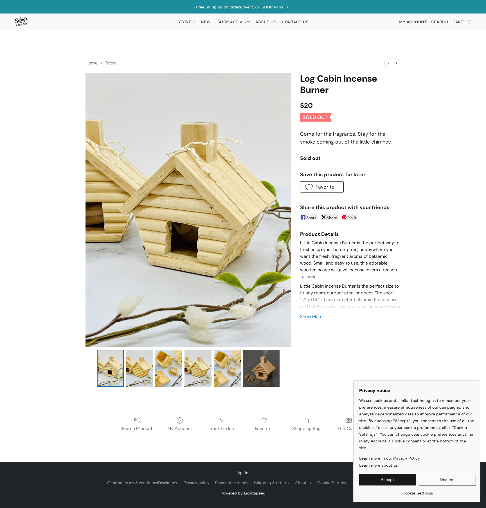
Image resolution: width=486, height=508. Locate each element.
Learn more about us (378, 465)
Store (110, 63)
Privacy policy (196, 483)
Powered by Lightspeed (243, 493)
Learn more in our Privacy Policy (389, 458)
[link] (276, 7)
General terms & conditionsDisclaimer (142, 483)
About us (303, 483)
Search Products (138, 428)
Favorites (264, 428)
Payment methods (231, 483)
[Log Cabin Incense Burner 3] (198, 368)
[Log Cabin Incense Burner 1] (139, 368)
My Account (179, 428)
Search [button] (439, 21)
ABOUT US (265, 21)
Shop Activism (233, 21)
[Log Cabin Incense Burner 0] (110, 368)
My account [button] (413, 21)
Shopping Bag (306, 428)
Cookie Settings (332, 483)
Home (92, 63)
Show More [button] (311, 316)
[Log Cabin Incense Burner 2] (168, 368)
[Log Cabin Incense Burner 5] (261, 368)
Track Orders (222, 428)
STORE (185, 21)
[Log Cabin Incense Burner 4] (227, 368)
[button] (21, 22)
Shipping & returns (271, 483)
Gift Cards (348, 428)
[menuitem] (388, 63)
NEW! (206, 21)
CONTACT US (295, 21)
